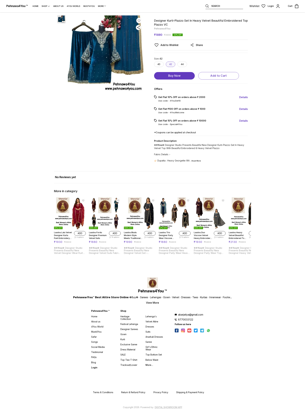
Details (243, 97)
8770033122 (185, 319)
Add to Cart (218, 75)
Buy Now (174, 75)
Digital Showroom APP (168, 407)
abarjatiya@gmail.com (190, 314)
